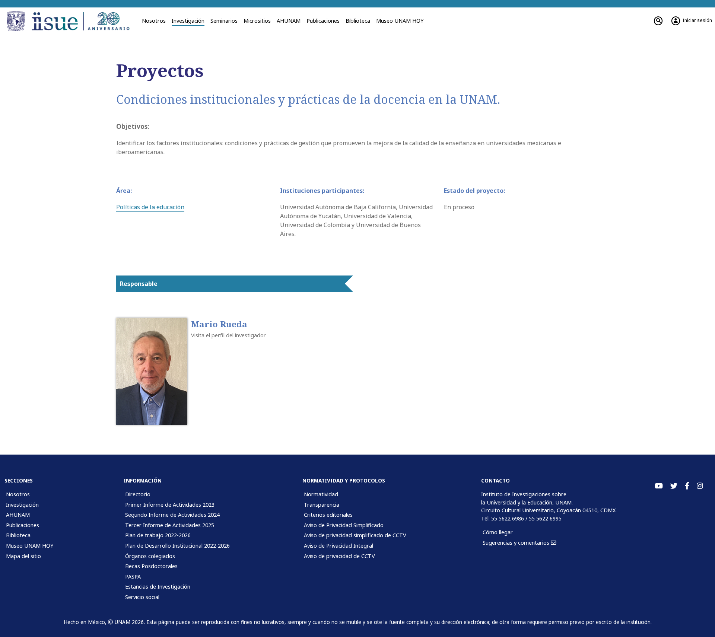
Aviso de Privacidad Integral (338, 545)
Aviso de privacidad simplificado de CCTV (355, 535)
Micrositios (257, 20)
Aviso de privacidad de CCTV (339, 556)
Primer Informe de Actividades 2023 (169, 504)
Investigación (188, 20)
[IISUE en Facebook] (687, 486)
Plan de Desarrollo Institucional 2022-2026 (177, 545)
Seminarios (224, 20)
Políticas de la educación (150, 207)
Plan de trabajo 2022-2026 (158, 535)
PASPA (133, 576)
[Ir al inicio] (83, 21)
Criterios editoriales (328, 514)
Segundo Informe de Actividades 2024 (172, 514)
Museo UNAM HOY (399, 20)
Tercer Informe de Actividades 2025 (169, 525)
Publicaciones (323, 20)
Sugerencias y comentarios (517, 542)
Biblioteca (358, 20)
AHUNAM (289, 20)
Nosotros (154, 20)
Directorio (137, 494)
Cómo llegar (498, 532)
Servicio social (142, 597)
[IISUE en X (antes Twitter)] (674, 486)
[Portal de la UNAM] (17, 21)
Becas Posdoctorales (151, 566)
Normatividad (321, 494)
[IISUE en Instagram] (700, 486)
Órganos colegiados (150, 556)
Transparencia (321, 504)
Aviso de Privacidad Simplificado (344, 525)
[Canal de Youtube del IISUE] (659, 486)
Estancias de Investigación (157, 586)
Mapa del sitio (23, 556)
